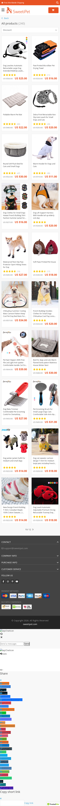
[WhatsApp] (5, 660)
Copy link (28, 803)
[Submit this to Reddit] (11, 656)
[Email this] (16, 656)
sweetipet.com (30, 624)
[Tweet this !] (3, 656)
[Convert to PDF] (8, 660)
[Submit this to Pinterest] (6, 656)
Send (26, 643)
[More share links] (1, 666)
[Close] (1, 680)
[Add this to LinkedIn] (13, 656)
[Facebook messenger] (8, 656)
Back (6, 18)
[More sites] (18, 656)
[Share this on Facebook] (0, 656)
